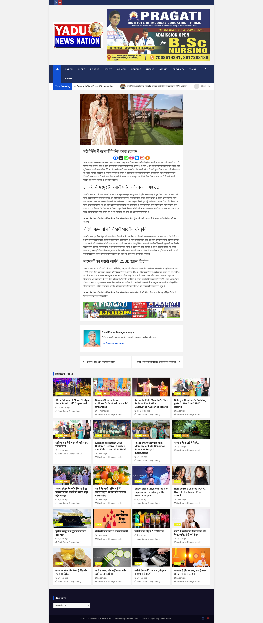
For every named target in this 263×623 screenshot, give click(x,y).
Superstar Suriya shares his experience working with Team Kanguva (151, 492)
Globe (81, 69)
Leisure (150, 69)
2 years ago (181, 411)
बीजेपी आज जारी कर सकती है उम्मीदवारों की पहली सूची (156, 362)
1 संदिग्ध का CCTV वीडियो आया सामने (101, 362)
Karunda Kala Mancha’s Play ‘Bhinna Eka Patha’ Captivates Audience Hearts (151, 403)
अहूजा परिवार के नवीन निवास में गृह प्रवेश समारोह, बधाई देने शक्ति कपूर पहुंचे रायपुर (71, 492)
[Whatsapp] (126, 158)
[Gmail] (142, 158)
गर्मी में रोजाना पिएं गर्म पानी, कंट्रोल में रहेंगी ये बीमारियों (150, 572)
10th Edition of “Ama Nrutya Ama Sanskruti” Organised (72, 402)
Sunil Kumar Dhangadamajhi (118, 332)
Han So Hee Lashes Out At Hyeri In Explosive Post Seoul (189, 492)
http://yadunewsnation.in (113, 343)
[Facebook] (115, 158)
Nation (69, 69)
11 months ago (103, 411)
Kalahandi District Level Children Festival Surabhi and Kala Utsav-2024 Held (110, 446)
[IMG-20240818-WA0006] (131, 303)
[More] (147, 158)
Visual (192, 69)
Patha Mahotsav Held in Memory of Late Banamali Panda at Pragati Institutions (150, 447)
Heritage (136, 69)
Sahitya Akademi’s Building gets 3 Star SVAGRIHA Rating (190, 403)
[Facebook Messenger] (137, 158)
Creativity (178, 69)
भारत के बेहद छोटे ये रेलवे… (186, 442)
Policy (108, 69)
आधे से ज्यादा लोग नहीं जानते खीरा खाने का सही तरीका (110, 572)
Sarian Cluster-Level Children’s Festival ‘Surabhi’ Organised (111, 403)
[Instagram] (131, 158)
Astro (68, 78)
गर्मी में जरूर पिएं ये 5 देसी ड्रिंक (149, 531)
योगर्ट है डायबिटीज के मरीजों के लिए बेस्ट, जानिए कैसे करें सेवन (190, 533)
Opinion (121, 69)
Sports (163, 69)
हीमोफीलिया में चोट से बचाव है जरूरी (111, 531)
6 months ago (64, 407)
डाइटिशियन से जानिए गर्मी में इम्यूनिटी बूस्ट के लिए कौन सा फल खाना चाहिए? (110, 492)
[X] (120, 158)
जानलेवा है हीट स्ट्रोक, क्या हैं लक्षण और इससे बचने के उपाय (190, 572)
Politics (94, 69)
